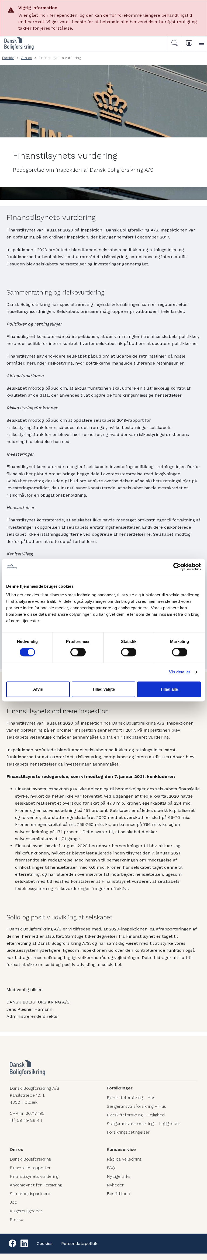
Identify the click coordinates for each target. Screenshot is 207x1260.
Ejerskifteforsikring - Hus (131, 1097)
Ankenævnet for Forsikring (36, 1185)
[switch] (78, 652)
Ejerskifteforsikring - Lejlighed (136, 1114)
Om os (26, 58)
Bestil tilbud (118, 1193)
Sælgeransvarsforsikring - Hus (136, 1106)
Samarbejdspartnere (30, 1193)
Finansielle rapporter (30, 1167)
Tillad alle (169, 689)
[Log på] (189, 43)
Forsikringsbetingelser (128, 1132)
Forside (8, 58)
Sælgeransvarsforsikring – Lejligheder (143, 1123)
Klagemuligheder (26, 1210)
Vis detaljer (179, 672)
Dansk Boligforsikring (30, 1159)
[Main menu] (201, 43)
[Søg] (174, 43)
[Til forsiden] (25, 43)
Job (13, 1202)
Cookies (45, 1243)
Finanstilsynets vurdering (34, 1176)
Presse (16, 1219)
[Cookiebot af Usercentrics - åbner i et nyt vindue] (177, 567)
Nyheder (115, 1185)
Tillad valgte (103, 689)
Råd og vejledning (124, 1159)
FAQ (111, 1167)
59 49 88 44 (29, 1120)
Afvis (38, 689)
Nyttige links (118, 1176)
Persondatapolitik (79, 1243)
